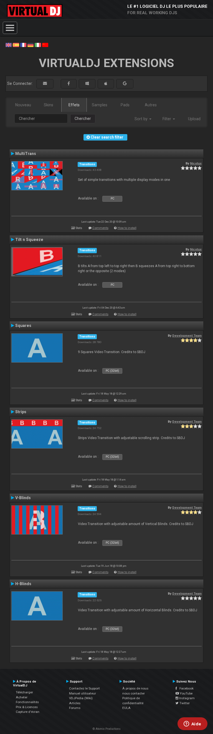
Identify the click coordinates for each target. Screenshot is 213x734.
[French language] (23, 44)
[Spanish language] (16, 44)
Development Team (187, 336)
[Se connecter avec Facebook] (69, 83)
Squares (23, 325)
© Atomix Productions (107, 729)
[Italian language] (38, 44)
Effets (74, 105)
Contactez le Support (84, 688)
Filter (167, 119)
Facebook (185, 688)
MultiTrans (25, 153)
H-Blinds (23, 584)
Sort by (142, 119)
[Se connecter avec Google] (124, 83)
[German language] (30, 44)
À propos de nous (135, 688)
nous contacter (133, 693)
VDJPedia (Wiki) (81, 698)
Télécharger (24, 692)
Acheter (21, 697)
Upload (194, 119)
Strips (20, 412)
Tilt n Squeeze (29, 239)
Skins (48, 105)
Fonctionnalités (27, 702)
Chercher (83, 118)
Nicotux (196, 163)
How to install (127, 228)
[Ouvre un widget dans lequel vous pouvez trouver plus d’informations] (192, 724)
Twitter (184, 703)
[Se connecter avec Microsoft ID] (87, 83)
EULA (126, 708)
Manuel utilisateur (82, 693)
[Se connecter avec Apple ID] (106, 83)
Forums (74, 708)
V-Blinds (23, 498)
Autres (151, 105)
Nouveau (23, 105)
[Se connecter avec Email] (45, 83)
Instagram (186, 698)
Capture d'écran (27, 712)
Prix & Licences (27, 707)
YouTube (185, 693)
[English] (9, 44)
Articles (74, 703)
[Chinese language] (45, 44)
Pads (125, 105)
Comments (100, 228)
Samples (99, 105)
